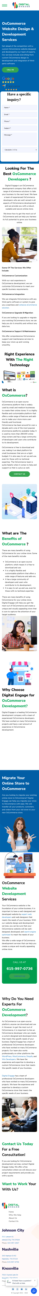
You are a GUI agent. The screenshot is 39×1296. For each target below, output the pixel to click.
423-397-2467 (13, 1243)
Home (11, 1212)
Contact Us (19, 474)
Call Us (10, 70)
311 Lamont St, (8, 1237)
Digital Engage (8, 1075)
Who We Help (15, 1215)
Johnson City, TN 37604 (11, 1240)
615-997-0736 (13, 1262)
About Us (13, 1218)
